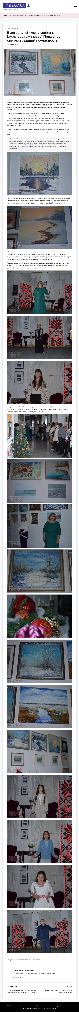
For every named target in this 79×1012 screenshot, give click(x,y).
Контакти (68, 1006)
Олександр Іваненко (23, 970)
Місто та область (13, 28)
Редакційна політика (50, 1008)
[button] (17, 977)
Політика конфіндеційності (55, 1006)
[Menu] (75, 6)
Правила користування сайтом (32, 1008)
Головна (5, 15)
